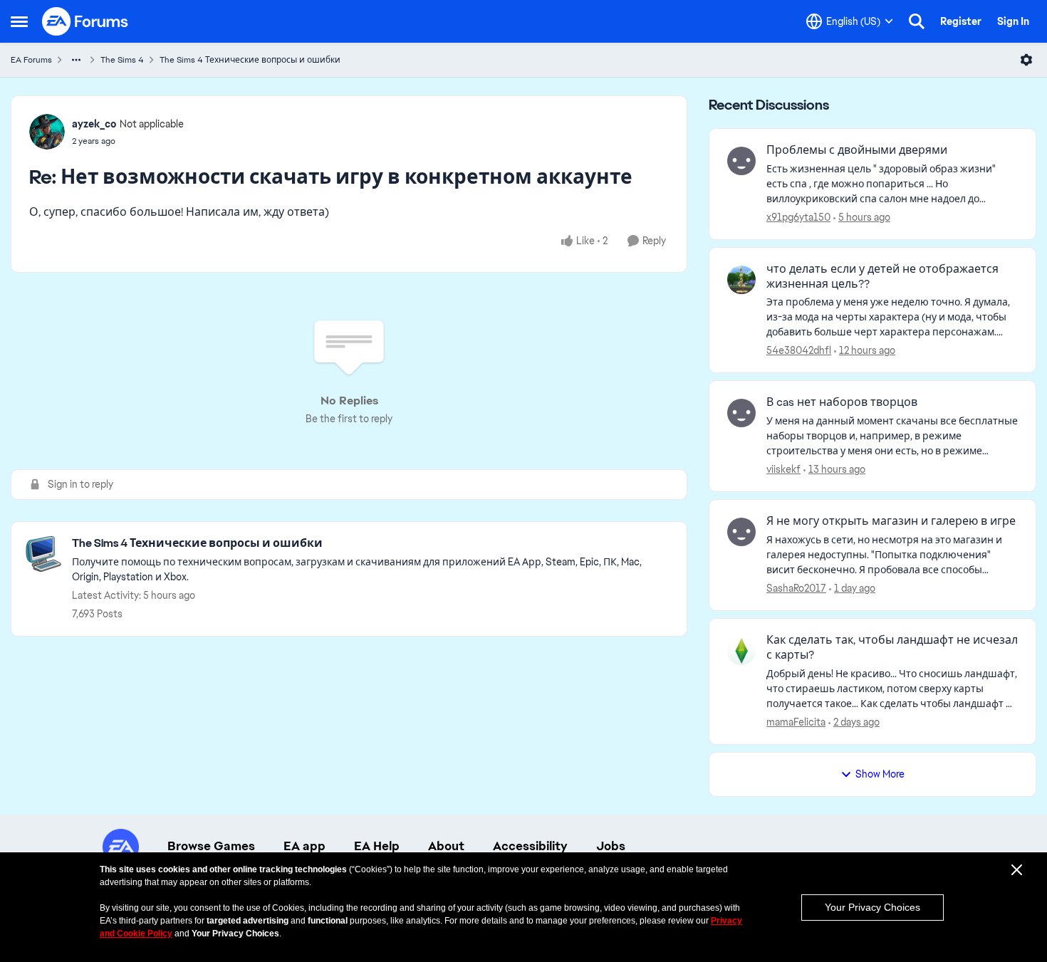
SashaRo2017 (796, 588)
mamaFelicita (795, 722)
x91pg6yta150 (798, 217)
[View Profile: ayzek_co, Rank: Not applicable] (47, 132)
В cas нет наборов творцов (841, 402)
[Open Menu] (1026, 60)
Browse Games (211, 846)
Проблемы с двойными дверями (856, 150)
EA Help (377, 846)
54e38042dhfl (798, 350)
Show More (880, 774)
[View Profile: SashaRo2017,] (741, 532)
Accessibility (530, 846)
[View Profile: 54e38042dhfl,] (741, 280)
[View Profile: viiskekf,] (741, 413)
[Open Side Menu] (19, 21)
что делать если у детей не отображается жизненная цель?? (882, 276)
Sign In (1013, 21)
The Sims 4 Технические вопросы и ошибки (250, 60)
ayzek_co (94, 123)
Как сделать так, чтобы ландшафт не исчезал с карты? (892, 647)
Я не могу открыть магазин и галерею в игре (891, 521)
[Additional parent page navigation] (76, 60)
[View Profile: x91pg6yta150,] (741, 161)
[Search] (916, 21)
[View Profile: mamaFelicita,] (741, 651)
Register (960, 21)
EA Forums (31, 60)
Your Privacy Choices (872, 907)
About (446, 846)
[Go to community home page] (85, 21)
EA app (304, 846)
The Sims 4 (122, 60)
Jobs (610, 846)
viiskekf (783, 469)
